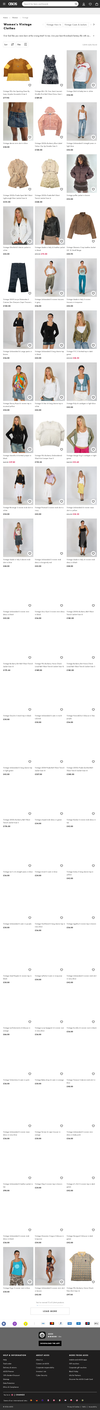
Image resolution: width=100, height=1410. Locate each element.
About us (39, 1359)
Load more (50, 1311)
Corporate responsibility (45, 1367)
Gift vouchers (74, 1363)
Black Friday (73, 1371)
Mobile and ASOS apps (78, 1359)
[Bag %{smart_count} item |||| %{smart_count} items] (96, 4)
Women (15, 17)
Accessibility (93, 1407)
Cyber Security (41, 1375)
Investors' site (41, 1371)
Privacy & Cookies (73, 1407)
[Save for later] (30, 85)
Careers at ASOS (42, 1363)
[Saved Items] (90, 4)
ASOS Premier (8, 1371)
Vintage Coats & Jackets (76, 24)
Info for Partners (75, 1375)
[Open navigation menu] (4, 4)
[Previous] (43, 25)
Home (5, 17)
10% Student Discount (11, 1375)
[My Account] (83, 4)
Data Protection (9, 1383)
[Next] (94, 25)
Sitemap (6, 1379)
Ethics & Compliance (11, 1387)
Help (5, 1359)
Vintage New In (54, 24)
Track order (7, 1363)
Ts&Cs (84, 1407)
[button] (31, 1400)
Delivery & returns (10, 1367)
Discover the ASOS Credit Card (81, 1379)
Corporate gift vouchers (78, 1367)
